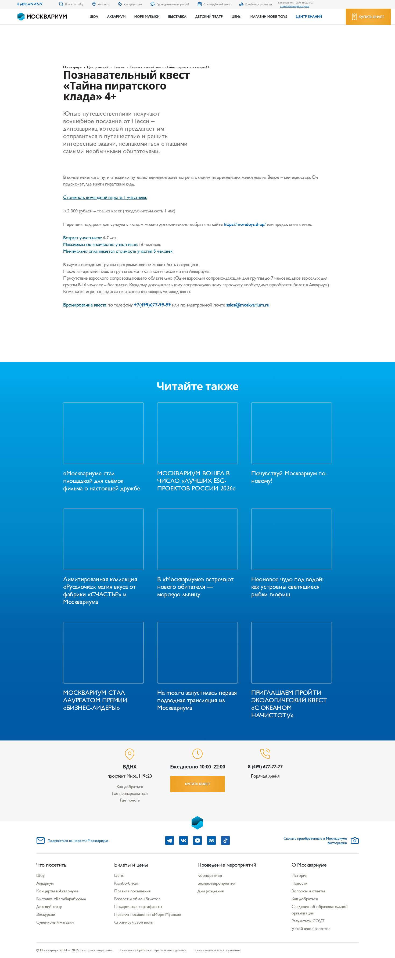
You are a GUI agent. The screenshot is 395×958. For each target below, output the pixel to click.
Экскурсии (45, 914)
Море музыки (146, 17)
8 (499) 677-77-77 (29, 4)
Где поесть (130, 800)
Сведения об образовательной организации (319, 910)
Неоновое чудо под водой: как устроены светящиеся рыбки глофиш (287, 586)
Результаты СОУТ (308, 920)
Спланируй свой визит (134, 922)
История (299, 875)
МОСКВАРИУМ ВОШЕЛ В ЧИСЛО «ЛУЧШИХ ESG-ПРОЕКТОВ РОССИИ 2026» (196, 480)
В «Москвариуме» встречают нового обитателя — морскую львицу (195, 586)
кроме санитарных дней (294, 6)
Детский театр (209, 17)
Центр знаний (309, 17)
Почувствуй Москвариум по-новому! (289, 477)
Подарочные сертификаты (138, 906)
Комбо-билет (126, 883)
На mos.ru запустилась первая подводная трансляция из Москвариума (197, 700)
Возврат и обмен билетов (137, 898)
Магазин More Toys (268, 17)
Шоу (94, 17)
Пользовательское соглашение (217, 950)
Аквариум (116, 17)
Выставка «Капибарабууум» (61, 898)
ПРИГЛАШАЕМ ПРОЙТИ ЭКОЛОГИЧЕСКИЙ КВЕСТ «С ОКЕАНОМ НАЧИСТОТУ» (289, 704)
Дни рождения (211, 890)
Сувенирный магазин (55, 922)
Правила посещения (132, 890)
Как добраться (130, 786)
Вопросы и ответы (308, 890)
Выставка (177, 17)
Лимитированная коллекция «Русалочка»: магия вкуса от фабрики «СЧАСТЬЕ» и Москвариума (100, 590)
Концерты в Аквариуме (57, 890)
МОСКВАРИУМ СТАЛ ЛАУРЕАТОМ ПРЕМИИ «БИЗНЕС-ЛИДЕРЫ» (95, 700)
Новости (299, 883)
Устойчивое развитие (311, 928)
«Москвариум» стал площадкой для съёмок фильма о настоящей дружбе (101, 480)
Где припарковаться (130, 793)
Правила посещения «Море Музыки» (147, 914)
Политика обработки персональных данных (153, 950)
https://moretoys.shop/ (244, 224)
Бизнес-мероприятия (216, 883)
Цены (237, 17)
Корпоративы (210, 875)
